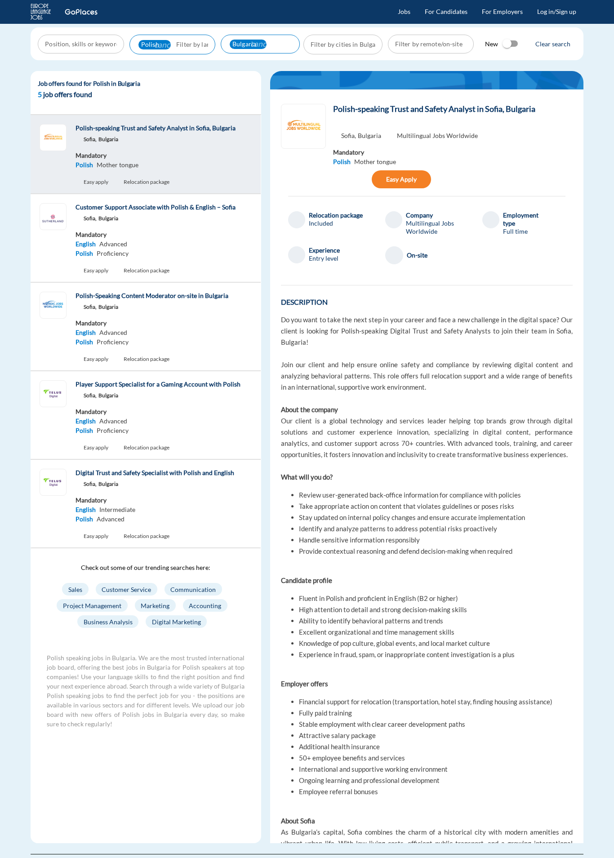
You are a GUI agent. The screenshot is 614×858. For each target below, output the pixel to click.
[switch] (510, 44)
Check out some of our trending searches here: (145, 567)
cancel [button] (165, 44)
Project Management (92, 605)
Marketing (155, 605)
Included (321, 223)
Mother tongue (117, 165)
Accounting (205, 605)
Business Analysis (108, 621)
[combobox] (82, 44)
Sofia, (348, 135)
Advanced (113, 244)
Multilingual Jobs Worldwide (437, 135)
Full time (515, 231)
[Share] (342, 179)
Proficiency (113, 253)
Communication (193, 589)
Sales (75, 589)
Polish (84, 165)
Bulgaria (369, 135)
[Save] (361, 179)
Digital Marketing (176, 621)
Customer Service (126, 589)
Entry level (323, 258)
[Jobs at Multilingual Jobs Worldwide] (303, 126)
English (86, 244)
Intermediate (117, 509)
